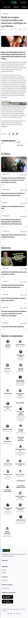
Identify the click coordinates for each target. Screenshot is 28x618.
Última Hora (6, 7)
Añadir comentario (20, 142)
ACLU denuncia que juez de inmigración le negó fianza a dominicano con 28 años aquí (11, 222)
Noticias (16, 7)
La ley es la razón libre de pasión (12, 326)
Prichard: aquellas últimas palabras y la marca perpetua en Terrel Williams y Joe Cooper (13, 313)
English (4, 572)
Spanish (4, 570)
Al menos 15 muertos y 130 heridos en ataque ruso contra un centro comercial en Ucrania (13, 180)
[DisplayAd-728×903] (14, 103)
